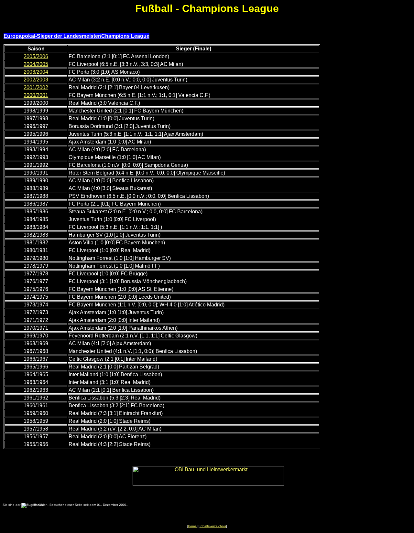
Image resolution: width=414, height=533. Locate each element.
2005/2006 (36, 56)
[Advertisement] (367, 141)
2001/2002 (36, 87)
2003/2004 (36, 72)
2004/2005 (36, 64)
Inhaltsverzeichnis (213, 526)
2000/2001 (36, 95)
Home (192, 526)
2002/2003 (36, 79)
